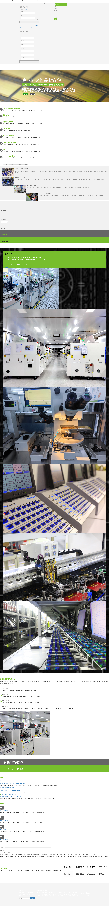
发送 (56, 19)
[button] (60, 868)
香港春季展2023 (4, 810)
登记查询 (33, 94)
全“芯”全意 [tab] (19, 164)
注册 (29, 61)
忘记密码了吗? (24, 27)
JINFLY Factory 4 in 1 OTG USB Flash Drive (13, 783)
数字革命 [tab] (25, 164)
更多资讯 (25, 94)
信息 (55, 15)
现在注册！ (27, 9)
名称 (55, 6)
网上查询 (57, 4)
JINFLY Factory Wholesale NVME (10, 790)
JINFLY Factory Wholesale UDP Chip (11, 796)
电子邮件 (56, 10)
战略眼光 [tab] (5, 164)
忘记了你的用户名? (34, 26)
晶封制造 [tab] (12, 164)
